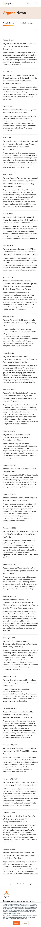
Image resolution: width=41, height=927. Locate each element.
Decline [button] (25, 923)
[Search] (35, 30)
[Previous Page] (31, 884)
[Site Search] (29, 3)
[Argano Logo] (8, 3)
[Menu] (36, 3)
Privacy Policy (16, 913)
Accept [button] (16, 923)
